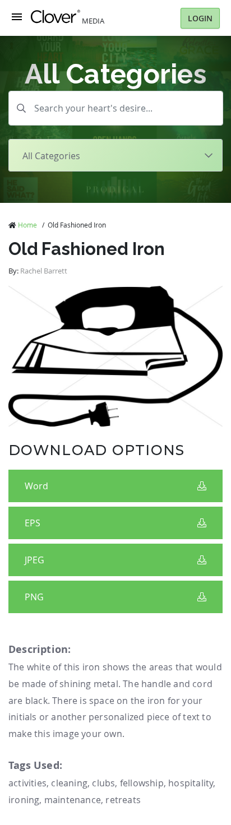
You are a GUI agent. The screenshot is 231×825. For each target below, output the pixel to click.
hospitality (190, 783)
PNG (34, 597)
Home (27, 224)
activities (27, 783)
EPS (32, 523)
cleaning (69, 783)
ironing (23, 800)
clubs (103, 783)
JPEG (34, 560)
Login (200, 18)
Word (36, 486)
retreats (123, 800)
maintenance (72, 800)
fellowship (142, 783)
